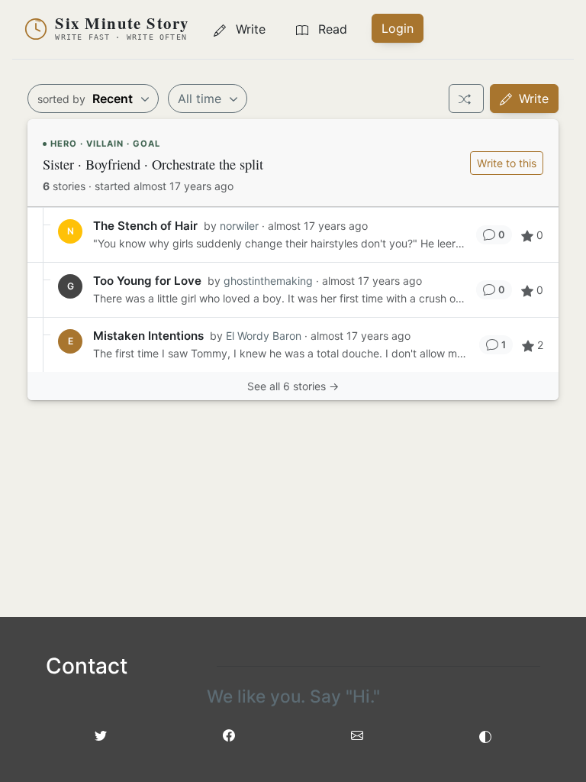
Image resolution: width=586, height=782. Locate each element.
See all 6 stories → (293, 386)
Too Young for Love (147, 280)
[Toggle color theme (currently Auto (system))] (485, 735)
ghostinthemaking (268, 280)
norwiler (239, 225)
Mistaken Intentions (148, 335)
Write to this (506, 163)
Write (532, 98)
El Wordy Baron (263, 335)
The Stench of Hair (145, 225)
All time (201, 98)
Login (398, 28)
